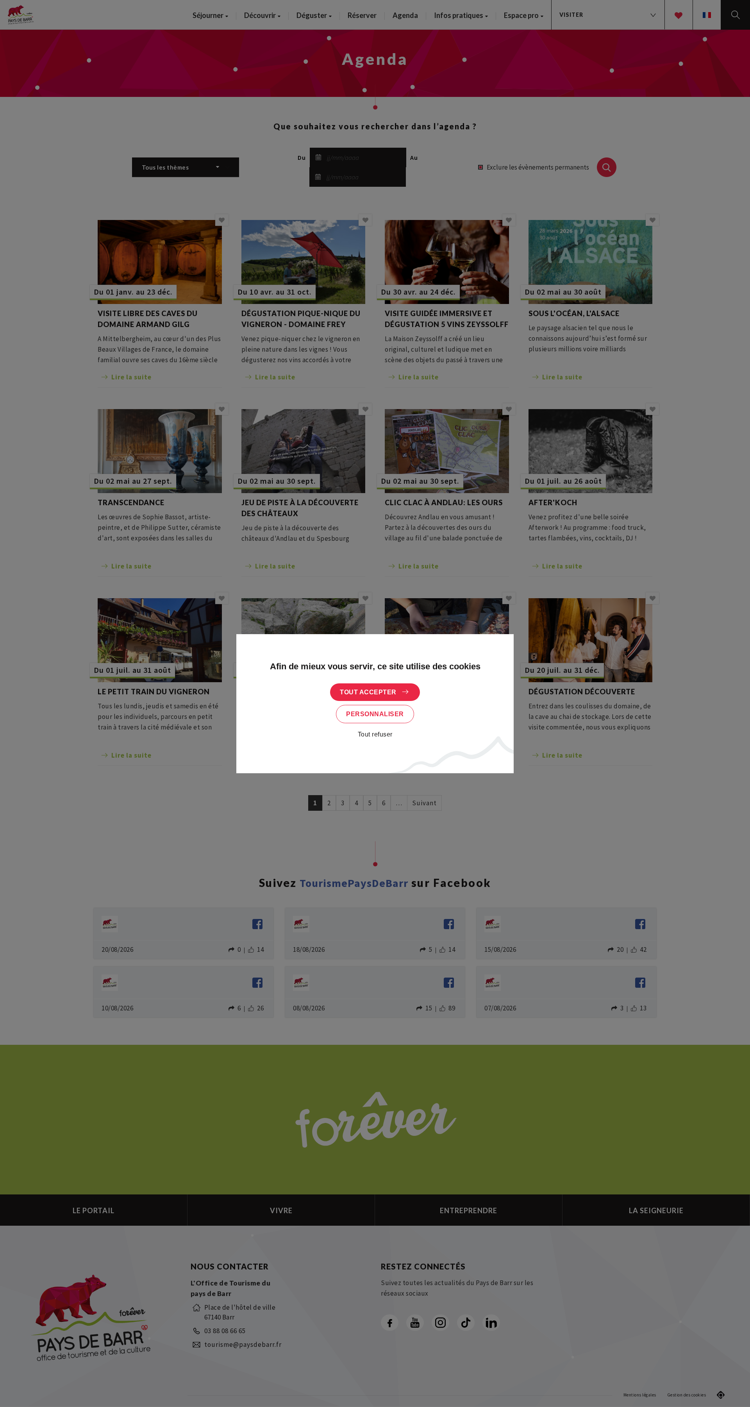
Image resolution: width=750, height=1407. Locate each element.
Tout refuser (375, 734)
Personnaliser (375, 714)
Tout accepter (368, 692)
